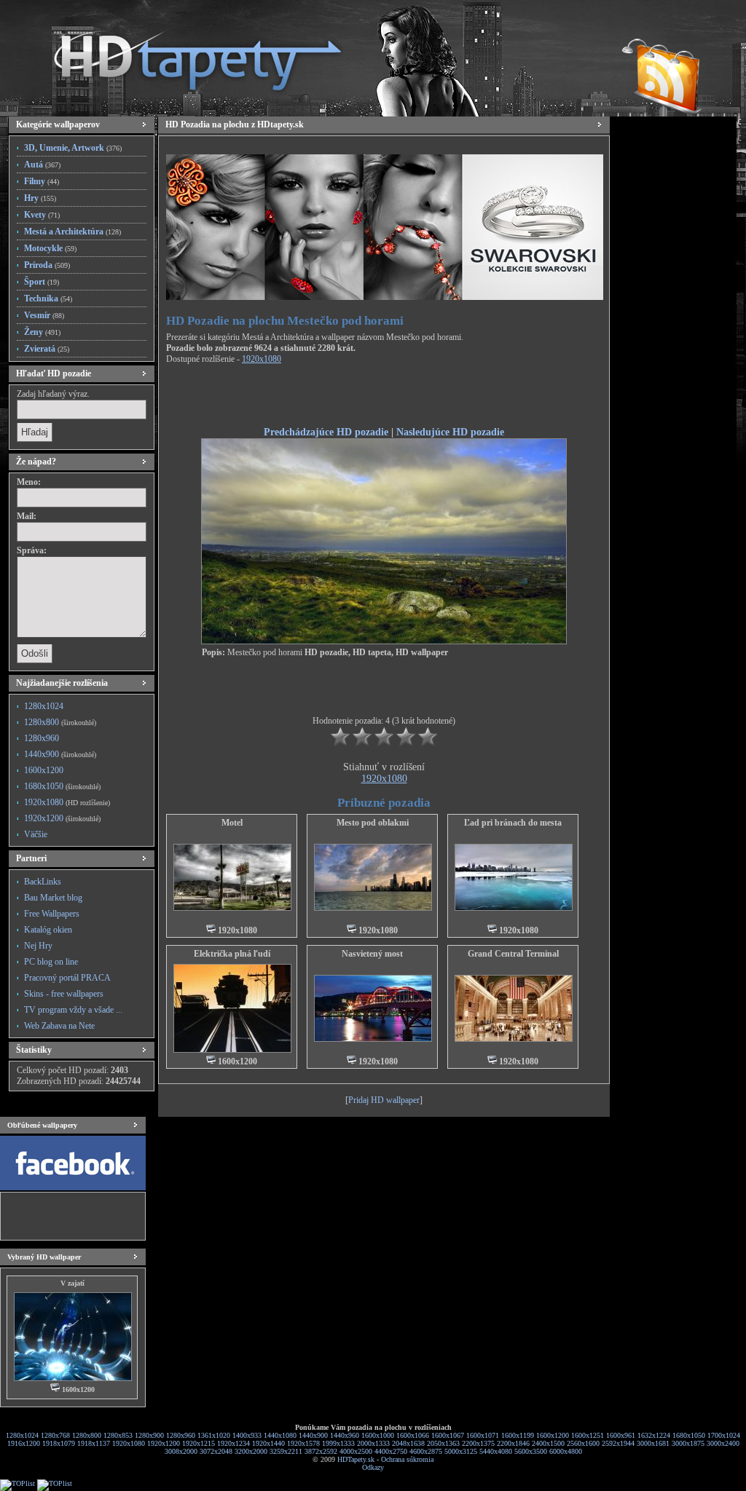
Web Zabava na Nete (59, 1026)
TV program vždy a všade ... (73, 1010)
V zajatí (72, 1283)
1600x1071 (482, 1435)
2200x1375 (478, 1443)
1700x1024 (723, 1435)
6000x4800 (565, 1451)
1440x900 (60, 754)
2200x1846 (513, 1443)
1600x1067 (447, 1435)
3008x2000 (181, 1451)
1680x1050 (62, 786)
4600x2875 (425, 1451)
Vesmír (44, 315)
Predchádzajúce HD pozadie (326, 432)
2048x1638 (408, 1443)
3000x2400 (723, 1443)
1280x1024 (43, 706)
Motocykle (50, 248)
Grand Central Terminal (513, 954)
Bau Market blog (53, 898)
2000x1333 (373, 1443)
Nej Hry (38, 946)
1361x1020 (213, 1435)
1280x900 (149, 1435)
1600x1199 (517, 1435)
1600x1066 (412, 1435)
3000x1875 (688, 1443)
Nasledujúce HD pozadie (450, 432)
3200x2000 (251, 1451)
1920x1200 (62, 818)
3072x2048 (216, 1451)
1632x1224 (653, 1435)
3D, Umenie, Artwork (73, 148)
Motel (232, 823)
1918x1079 (58, 1443)
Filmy (41, 181)
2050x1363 (443, 1443)
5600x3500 (530, 1451)
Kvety (42, 215)
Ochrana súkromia (407, 1459)
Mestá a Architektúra (72, 231)
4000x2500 (355, 1451)
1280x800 (60, 722)
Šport (41, 282)
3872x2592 (321, 1451)
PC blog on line (51, 962)
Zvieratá (46, 349)
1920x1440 (268, 1443)
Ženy (42, 332)
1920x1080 (67, 802)
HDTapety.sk (355, 1459)
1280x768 (55, 1435)
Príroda (47, 265)
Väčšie (35, 834)
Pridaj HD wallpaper (384, 1100)
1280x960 (41, 738)
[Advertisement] (383, 397)
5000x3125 (460, 1451)
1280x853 (118, 1435)
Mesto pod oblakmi (373, 823)
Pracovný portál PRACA (67, 978)
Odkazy (373, 1467)
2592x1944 (618, 1443)
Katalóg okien (48, 930)
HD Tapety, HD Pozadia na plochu (183, 54)
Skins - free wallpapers (63, 994)
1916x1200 (23, 1443)
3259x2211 (286, 1451)
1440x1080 (280, 1435)
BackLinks (42, 882)
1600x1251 (587, 1435)
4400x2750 (390, 1451)
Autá (42, 164)
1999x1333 (338, 1443)
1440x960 (344, 1435)
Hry (40, 198)
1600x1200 (43, 770)
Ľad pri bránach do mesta (513, 823)
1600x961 (620, 1435)
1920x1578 (303, 1443)
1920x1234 (233, 1443)
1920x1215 (198, 1443)
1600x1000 (377, 1435)
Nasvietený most (372, 954)
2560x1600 (583, 1443)
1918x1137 (93, 1443)
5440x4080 (495, 1451)
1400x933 (247, 1435)
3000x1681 (653, 1443)
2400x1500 (548, 1443)
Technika (48, 298)
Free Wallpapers (51, 914)
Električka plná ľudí (232, 954)
